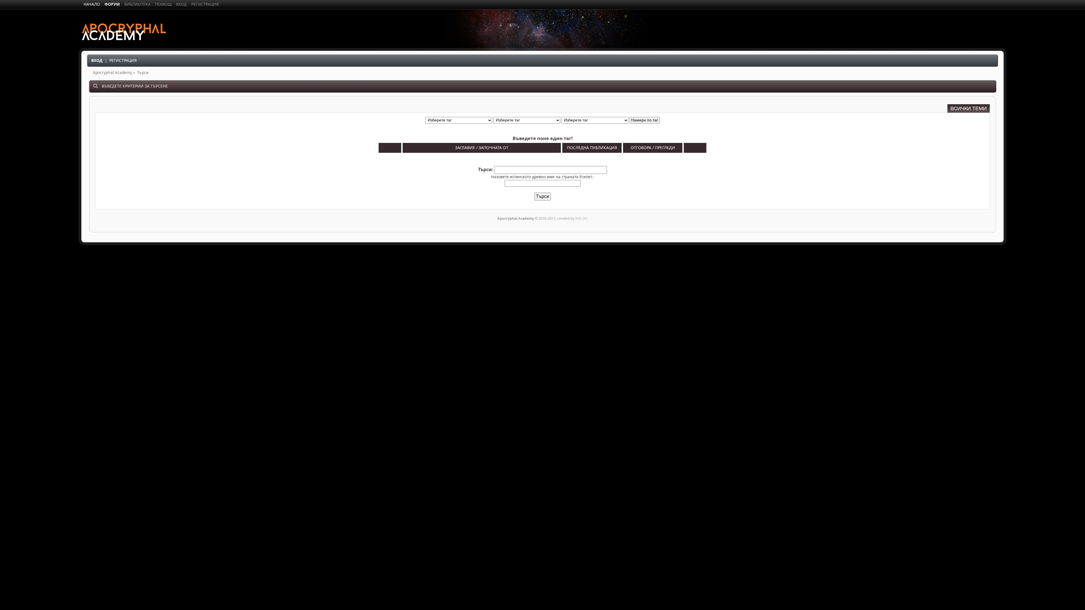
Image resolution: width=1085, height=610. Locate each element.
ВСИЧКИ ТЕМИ (969, 108)
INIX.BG (581, 218)
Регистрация (123, 60)
